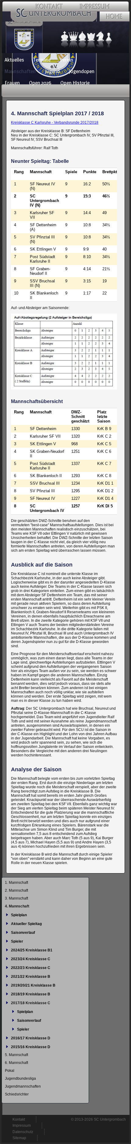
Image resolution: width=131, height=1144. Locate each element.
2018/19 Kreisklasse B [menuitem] (30, 994)
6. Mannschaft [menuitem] (16, 1063)
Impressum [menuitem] (21, 1125)
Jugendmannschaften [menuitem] (23, 1086)
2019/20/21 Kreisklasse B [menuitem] (33, 985)
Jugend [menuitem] (52, 71)
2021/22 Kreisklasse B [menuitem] (30, 976)
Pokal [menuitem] (9, 1070)
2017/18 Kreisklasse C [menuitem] (30, 1003)
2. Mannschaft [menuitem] (16, 890)
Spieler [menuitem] (17, 941)
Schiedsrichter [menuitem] (17, 1094)
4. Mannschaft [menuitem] (17, 906)
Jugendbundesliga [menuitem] (20, 1078)
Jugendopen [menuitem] (81, 71)
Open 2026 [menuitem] (40, 83)
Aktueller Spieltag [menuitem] (26, 924)
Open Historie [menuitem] (75, 83)
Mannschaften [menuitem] (20, 71)
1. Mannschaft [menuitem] (16, 882)
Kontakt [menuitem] (18, 1119)
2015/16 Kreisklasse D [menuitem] (30, 1047)
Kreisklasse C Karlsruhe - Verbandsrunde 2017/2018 (54, 122)
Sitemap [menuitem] (19, 1138)
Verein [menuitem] (66, 60)
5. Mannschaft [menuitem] (16, 1055)
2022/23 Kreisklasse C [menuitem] (30, 968)
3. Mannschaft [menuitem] (16, 898)
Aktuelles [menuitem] (14, 60)
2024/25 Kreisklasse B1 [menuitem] (31, 950)
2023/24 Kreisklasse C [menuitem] (30, 959)
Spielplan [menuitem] (19, 915)
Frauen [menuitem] (12, 83)
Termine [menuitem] (42, 60)
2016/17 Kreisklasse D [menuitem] (30, 1038)
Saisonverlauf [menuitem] (23, 932)
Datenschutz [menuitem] (22, 1132)
